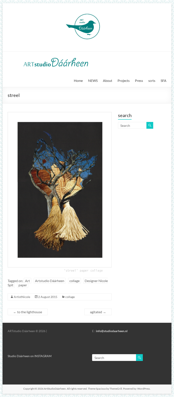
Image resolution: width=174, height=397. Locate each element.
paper (22, 285)
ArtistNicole (22, 297)
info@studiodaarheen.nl (112, 331)
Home (78, 80)
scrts (151, 80)
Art (27, 281)
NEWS (93, 80)
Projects (124, 80)
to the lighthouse (27, 312)
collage (74, 281)
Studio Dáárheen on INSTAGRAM (30, 356)
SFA (163, 80)
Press (139, 80)
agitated (98, 312)
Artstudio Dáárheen (49, 281)
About (107, 80)
